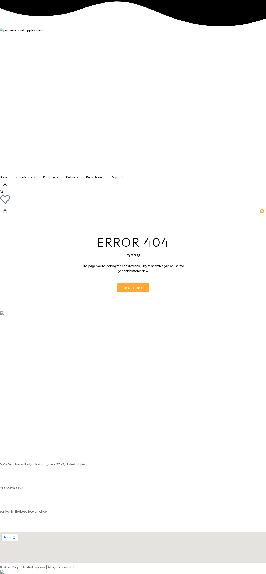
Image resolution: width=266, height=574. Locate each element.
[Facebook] (16, 526)
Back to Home (133, 287)
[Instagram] (5, 526)
